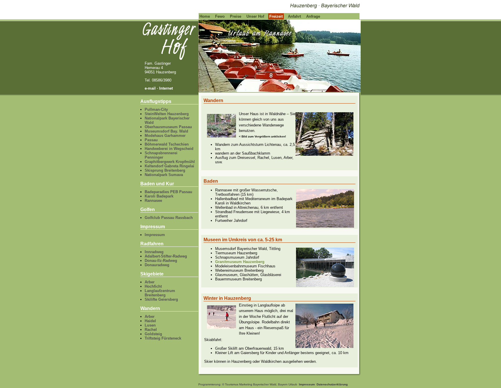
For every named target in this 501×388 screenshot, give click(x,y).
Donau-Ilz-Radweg (161, 260)
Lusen (150, 325)
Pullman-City (156, 109)
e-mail (150, 88)
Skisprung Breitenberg (165, 170)
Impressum (155, 235)
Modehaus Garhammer (165, 135)
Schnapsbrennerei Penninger (161, 155)
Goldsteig (153, 334)
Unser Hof (255, 16)
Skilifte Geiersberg (161, 299)
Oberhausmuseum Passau (168, 127)
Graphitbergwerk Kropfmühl (170, 161)
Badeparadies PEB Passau (168, 192)
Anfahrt (294, 16)
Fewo (220, 16)
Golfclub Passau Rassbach (169, 217)
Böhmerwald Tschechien (167, 144)
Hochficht (153, 286)
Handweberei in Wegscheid (169, 148)
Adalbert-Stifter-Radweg (166, 256)
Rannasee (153, 200)
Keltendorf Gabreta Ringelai (169, 166)
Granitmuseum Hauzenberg (239, 262)
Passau (151, 140)
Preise (235, 16)
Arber (150, 282)
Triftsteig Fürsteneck (163, 338)
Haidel (150, 321)
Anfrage (313, 16)
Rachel (151, 329)
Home (204, 16)
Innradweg (154, 252)
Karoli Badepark (159, 196)
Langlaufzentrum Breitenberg (160, 293)
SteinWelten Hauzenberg (167, 114)
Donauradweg (157, 265)
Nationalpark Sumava (164, 175)
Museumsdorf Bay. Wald (166, 131)
